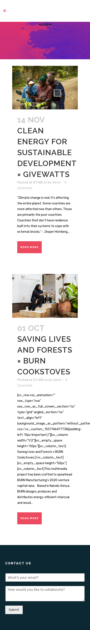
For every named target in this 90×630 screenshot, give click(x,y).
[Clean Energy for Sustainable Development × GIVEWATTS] (45, 87)
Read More (29, 247)
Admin (56, 182)
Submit (14, 610)
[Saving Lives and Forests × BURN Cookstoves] (45, 296)
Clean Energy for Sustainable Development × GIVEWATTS (46, 152)
